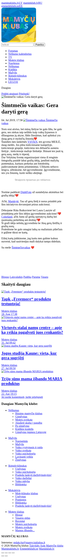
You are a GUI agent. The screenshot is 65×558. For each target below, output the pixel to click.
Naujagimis (21, 441)
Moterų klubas (16, 60)
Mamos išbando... (25, 530)
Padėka (27, 276)
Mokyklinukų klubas (26, 493)
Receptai (20, 521)
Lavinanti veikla (24, 456)
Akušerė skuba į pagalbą (28, 422)
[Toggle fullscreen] (9, 552)
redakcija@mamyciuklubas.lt (29, 542)
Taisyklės (34, 545)
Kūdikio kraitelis (24, 429)
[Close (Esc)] (2, 552)
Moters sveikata (23, 419)
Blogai (19, 514)
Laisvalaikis (16, 276)
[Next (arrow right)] (6, 555)
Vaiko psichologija (25, 453)
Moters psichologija (26, 524)
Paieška (40, 44)
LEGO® (13, 81)
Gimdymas (21, 416)
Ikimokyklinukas (17, 75)
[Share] (6, 552)
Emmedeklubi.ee (29, 548)
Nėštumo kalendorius (20, 53)
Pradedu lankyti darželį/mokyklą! (33, 475)
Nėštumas (13, 66)
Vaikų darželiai (23, 478)
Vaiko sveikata (23, 450)
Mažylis (12, 72)
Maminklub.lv (46, 548)
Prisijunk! (24, 93)
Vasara (44, 276)
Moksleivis (14, 78)
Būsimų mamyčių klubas (28, 413)
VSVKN (32, 141)
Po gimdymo (22, 425)
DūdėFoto (26, 192)
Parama (36, 276)
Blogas (5, 276)
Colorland (6, 216)
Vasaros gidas (22, 517)
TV (10, 57)
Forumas (13, 50)
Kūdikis (12, 69)
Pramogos (20, 499)
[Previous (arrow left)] (2, 555)
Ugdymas (20, 468)
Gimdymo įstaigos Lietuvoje (30, 432)
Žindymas (20, 459)
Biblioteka (21, 484)
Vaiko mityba (22, 481)
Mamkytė (13, 201)
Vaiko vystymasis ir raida (29, 447)
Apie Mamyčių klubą (51, 545)
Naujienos (13, 63)
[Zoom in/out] (13, 552)
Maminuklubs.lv (10, 548)
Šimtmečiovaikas (21, 247)
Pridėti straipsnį (9, 93)
